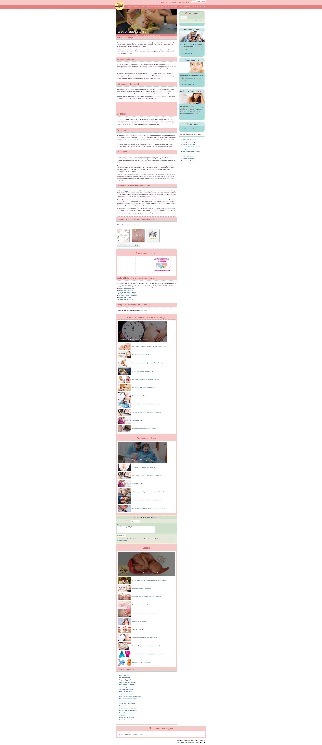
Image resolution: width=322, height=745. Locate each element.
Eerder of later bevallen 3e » (126, 299)
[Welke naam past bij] (124, 629)
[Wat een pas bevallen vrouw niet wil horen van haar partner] (124, 346)
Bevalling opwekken (125, 675)
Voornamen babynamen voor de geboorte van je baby (146, 645)
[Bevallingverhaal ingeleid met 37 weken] (124, 428)
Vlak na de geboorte (125, 712)
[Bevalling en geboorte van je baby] (124, 604)
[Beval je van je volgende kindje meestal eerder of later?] (124, 596)
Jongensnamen (197, 6)
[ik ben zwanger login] (186, 2)
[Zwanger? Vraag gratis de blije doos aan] (126, 273)
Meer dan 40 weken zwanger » (126, 288)
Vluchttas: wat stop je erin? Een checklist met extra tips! (146, 412)
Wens (162, 2)
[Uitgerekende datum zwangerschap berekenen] (124, 637)
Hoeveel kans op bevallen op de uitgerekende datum (146, 613)
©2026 (196, 740)
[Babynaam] (123, 243)
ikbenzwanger (120, 5)
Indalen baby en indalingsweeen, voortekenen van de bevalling (148, 492)
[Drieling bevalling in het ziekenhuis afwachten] (124, 379)
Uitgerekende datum (167, 6)
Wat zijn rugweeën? (124, 677)
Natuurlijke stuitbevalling (126, 717)
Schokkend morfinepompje (127, 703)
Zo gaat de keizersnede (126, 694)
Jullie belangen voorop (126, 687)
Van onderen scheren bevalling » (127, 295)
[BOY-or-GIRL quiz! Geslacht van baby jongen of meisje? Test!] (124, 654)
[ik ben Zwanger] (134, 35)
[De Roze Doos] (162, 270)
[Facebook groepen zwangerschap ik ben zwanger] (204, 6)
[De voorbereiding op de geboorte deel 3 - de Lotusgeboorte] (124, 508)
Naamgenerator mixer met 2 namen (141, 662)
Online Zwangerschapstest (153, 6)
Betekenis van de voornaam (139, 621)
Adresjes (136, 6)
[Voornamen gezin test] (192, 36)
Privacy (197, 742)
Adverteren (180, 740)
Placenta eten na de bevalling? (128, 710)
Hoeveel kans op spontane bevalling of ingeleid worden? (147, 500)
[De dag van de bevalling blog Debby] (124, 371)
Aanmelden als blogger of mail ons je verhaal (131, 734)
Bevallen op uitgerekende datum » (128, 294)
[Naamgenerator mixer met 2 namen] (124, 662)
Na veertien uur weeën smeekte (128, 698)
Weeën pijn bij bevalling (126, 719)
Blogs (183, 2)
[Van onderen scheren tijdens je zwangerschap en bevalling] (124, 362)
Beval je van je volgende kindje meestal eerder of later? (146, 596)
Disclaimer (202, 740)
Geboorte (138, 35)
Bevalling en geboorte (147, 35)
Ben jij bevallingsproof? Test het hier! (141, 354)
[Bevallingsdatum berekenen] (124, 395)
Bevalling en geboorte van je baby (141, 604)
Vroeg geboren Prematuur (126, 689)
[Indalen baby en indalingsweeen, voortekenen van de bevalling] (124, 491)
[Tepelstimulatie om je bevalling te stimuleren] (124, 467)
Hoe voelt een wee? (137, 420)
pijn (127, 191)
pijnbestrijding (140, 192)
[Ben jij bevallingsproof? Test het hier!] (124, 354)
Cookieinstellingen (189, 742)
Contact (191, 740)
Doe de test (187, 53)
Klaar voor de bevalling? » (125, 290)
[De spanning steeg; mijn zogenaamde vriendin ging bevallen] (124, 580)
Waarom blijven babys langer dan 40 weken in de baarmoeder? (138, 573)
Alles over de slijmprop (125, 701)
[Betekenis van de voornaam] (124, 621)
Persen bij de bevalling (125, 691)
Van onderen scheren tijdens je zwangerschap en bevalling (147, 363)
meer (153, 253)
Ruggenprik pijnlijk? (125, 680)
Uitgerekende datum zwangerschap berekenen (132, 339)
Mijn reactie (120, 524)
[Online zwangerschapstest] (192, 98)
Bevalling (174, 2)
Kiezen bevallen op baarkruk (127, 708)
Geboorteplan (123, 705)
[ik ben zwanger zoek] (188, 2)
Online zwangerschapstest (191, 117)
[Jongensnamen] (192, 67)
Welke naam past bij (137, 629)
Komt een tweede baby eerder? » (127, 292)
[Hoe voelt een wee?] (124, 420)
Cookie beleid (180, 742)
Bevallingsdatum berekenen (139, 395)
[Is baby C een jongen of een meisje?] (124, 387)
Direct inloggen (196, 20)
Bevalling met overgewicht (127, 684)
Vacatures (186, 740)
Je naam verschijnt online (124, 520)
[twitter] (204, 742)
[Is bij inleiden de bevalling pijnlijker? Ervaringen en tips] (124, 404)
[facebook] (201, 742)
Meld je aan (143, 310)
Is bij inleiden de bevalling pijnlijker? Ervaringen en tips (146, 404)
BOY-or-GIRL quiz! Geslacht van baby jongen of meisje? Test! (148, 654)
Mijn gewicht (178, 6)
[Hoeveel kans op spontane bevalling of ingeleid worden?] (124, 500)
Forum (130, 6)
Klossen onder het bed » (125, 297)
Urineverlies (122, 715)
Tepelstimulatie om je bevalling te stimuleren (143, 467)
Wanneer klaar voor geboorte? (128, 682)
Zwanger (168, 2)
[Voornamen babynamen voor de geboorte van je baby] (124, 645)
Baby (180, 2)
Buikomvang (187, 6)
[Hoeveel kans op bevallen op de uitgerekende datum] (124, 613)
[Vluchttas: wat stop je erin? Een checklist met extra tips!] (124, 412)
